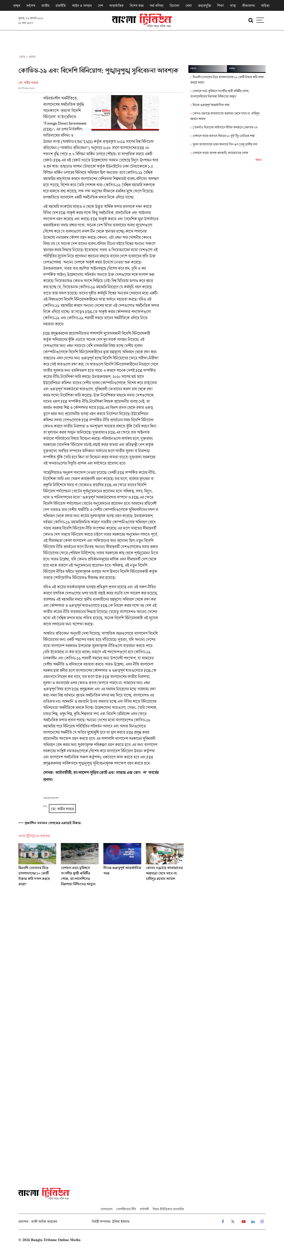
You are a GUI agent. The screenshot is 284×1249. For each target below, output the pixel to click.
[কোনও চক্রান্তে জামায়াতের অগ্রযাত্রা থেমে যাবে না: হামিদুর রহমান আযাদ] (165, 866)
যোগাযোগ (106, 1209)
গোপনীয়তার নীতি (126, 1209)
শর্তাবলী (144, 1209)
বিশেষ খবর (136, 5)
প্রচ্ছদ (16, 5)
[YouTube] (243, 1222)
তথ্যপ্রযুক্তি (204, 5)
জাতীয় (45, 5)
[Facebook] (223, 1222)
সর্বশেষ (30, 5)
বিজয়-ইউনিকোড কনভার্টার (168, 1209)
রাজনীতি (60, 5)
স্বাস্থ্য (233, 5)
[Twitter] (233, 1222)
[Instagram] (262, 1222)
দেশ (100, 5)
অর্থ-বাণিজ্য (156, 5)
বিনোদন (174, 5)
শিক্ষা (220, 5)
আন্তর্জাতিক (116, 5)
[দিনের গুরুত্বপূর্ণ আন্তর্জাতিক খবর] (122, 866)
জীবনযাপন (248, 5)
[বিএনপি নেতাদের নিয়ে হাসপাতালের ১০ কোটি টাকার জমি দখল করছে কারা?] (37, 866)
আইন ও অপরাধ (82, 5)
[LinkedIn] (253, 1222)
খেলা (188, 5)
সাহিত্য (265, 5)
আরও (258, 160)
